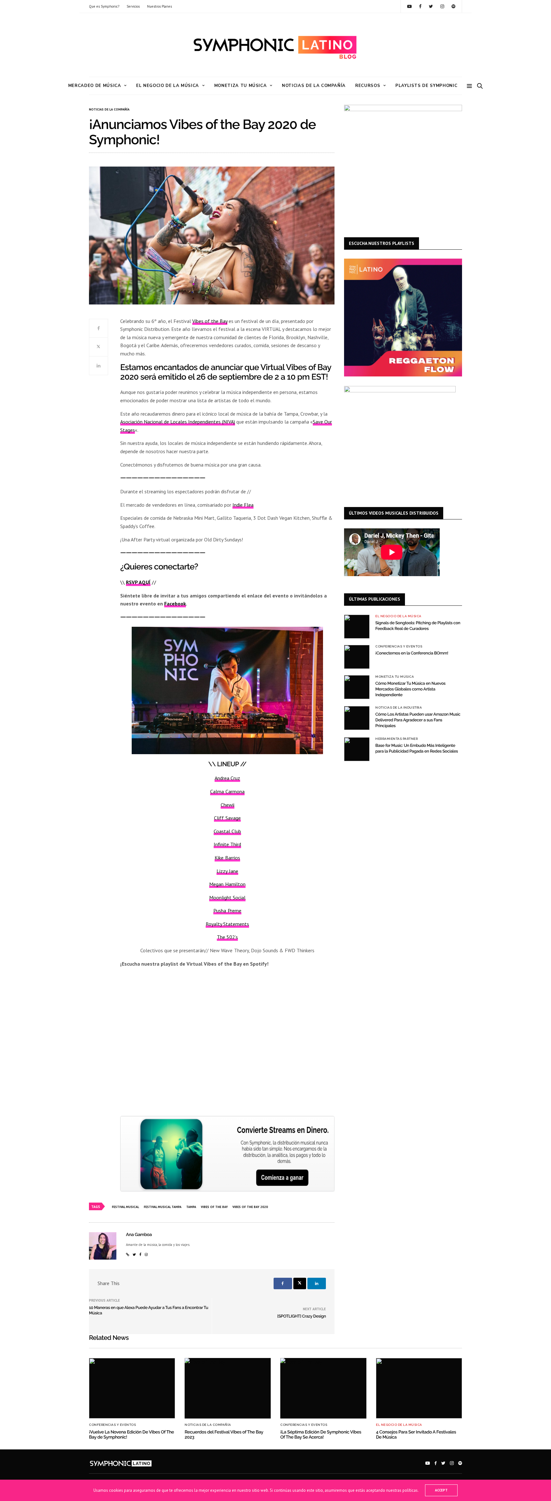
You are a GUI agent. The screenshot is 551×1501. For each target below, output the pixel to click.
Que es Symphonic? (104, 6)
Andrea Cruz (227, 778)
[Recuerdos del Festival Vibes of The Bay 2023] (228, 1388)
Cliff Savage (227, 818)
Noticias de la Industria (398, 707)
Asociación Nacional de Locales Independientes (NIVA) (177, 421)
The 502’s (227, 937)
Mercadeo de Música (94, 86)
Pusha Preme (227, 910)
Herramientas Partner (396, 738)
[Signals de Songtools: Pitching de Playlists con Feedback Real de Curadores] (357, 627)
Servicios (133, 6)
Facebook (175, 603)
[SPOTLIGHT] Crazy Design (301, 1316)
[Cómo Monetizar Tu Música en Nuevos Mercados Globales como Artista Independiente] (357, 687)
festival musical (125, 1207)
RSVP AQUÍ (138, 582)
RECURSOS (367, 86)
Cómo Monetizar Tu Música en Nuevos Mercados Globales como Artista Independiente (410, 689)
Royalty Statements (227, 924)
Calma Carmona (227, 791)
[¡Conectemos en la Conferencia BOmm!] (357, 657)
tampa (191, 1207)
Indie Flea (242, 505)
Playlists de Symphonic (426, 86)
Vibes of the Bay (209, 321)
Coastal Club (227, 831)
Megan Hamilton (227, 884)
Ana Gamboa (139, 1234)
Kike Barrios (227, 857)
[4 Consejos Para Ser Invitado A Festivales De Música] (419, 1388)
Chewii (227, 805)
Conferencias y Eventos (398, 646)
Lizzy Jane (227, 871)
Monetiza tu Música (240, 86)
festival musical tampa (162, 1207)
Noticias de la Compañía (314, 86)
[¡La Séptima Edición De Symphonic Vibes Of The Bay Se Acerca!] (323, 1388)
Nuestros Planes (159, 6)
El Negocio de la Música (167, 86)
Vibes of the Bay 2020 (250, 1207)
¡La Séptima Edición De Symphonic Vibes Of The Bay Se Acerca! (320, 1435)
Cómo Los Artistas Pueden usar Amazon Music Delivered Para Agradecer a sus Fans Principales (417, 720)
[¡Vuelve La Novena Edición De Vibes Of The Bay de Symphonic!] (132, 1388)
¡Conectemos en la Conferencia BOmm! (411, 653)
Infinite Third (227, 844)
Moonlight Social (227, 897)
